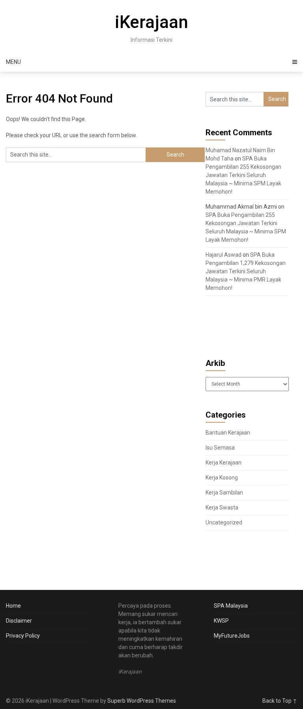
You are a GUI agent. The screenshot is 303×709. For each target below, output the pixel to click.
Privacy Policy (23, 636)
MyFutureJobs (232, 636)
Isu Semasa (220, 447)
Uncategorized (224, 522)
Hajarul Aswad (223, 255)
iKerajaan (151, 22)
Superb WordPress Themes (141, 701)
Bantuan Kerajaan (228, 432)
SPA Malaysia (231, 606)
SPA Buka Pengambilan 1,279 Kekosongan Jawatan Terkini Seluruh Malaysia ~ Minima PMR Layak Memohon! (246, 271)
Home (13, 606)
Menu (13, 62)
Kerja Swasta (222, 507)
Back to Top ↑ (279, 701)
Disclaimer (19, 621)
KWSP (221, 621)
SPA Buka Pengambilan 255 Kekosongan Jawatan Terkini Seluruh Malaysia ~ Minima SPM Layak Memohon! (243, 175)
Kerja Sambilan (224, 492)
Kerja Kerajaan (223, 462)
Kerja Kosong (222, 477)
